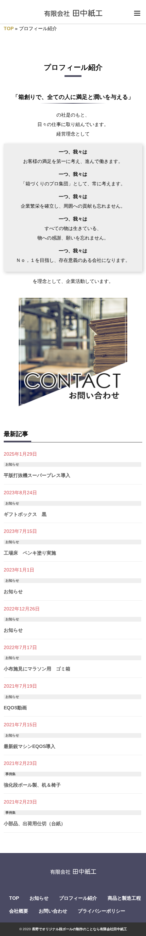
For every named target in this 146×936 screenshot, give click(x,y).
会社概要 (18, 911)
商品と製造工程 (124, 898)
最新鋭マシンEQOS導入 (29, 746)
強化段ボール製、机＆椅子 (32, 785)
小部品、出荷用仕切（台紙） (35, 823)
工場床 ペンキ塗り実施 (30, 553)
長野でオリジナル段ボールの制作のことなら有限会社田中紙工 (79, 929)
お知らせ (12, 464)
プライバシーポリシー (101, 911)
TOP (9, 28)
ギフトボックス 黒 (25, 514)
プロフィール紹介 (78, 898)
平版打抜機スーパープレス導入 (37, 475)
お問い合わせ (53, 911)
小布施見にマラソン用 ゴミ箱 (37, 668)
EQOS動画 (15, 707)
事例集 (10, 774)
